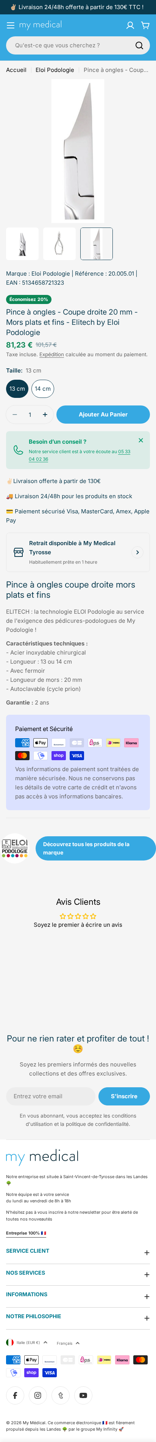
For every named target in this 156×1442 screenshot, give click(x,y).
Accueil (16, 69)
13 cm (17, 388)
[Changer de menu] (10, 25)
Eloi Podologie (55, 69)
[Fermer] (141, 440)
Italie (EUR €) (28, 1342)
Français (64, 1343)
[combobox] (78, 45)
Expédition (51, 354)
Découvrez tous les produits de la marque (86, 848)
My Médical (34, 1422)
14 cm (43, 388)
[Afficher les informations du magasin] (137, 552)
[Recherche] (139, 45)
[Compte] (130, 25)
